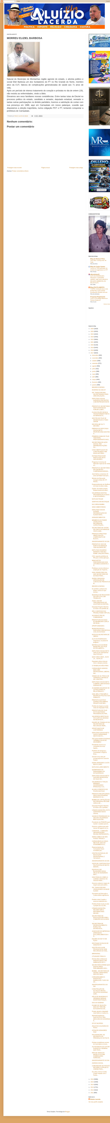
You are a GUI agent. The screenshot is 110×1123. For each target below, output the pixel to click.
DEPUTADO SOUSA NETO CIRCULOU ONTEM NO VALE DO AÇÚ (100, 652)
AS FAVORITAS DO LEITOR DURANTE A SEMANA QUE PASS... (101, 1048)
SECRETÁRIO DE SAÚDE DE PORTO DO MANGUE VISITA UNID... (100, 529)
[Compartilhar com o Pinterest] (42, 116)
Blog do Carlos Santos (97, 266)
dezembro (95, 355)
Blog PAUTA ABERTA (97, 287)
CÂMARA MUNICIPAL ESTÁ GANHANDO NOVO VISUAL (101, 811)
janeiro (94, 385)
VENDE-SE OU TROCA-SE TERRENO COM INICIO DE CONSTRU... (100, 677)
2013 (92, 1087)
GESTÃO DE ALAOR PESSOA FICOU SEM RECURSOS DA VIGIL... (100, 949)
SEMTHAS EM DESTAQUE (100, 501)
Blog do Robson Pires (97, 259)
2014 (92, 1084)
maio (94, 374)
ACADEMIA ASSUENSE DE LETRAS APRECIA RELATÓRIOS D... (100, 689)
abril (93, 377)
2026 (92, 328)
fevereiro (95, 382)
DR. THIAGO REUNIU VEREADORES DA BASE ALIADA (100, 889)
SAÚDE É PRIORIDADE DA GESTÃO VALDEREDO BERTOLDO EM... (100, 817)
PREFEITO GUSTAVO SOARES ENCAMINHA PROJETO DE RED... (100, 701)
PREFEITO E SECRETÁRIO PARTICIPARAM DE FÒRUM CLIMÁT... (101, 408)
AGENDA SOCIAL (97, 1063)
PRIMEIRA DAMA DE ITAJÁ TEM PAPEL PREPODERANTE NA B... (100, 438)
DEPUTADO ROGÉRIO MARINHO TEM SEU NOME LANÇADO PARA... (101, 551)
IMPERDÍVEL (96, 953)
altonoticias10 (94, 274)
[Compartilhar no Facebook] (40, 116)
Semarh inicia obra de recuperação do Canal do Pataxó (100, 758)
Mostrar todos (107, 304)
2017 (92, 353)
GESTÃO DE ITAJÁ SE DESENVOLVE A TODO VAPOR (100, 420)
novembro (95, 358)
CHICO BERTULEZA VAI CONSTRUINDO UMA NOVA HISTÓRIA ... (100, 451)
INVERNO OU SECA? (99, 390)
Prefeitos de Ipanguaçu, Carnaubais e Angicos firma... (99, 752)
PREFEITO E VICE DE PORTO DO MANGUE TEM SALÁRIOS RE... (99, 545)
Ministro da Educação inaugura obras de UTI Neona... (99, 480)
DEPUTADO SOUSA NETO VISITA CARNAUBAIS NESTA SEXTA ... (100, 734)
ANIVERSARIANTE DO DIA (100, 541)
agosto (94, 366)
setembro (95, 363)
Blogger (67, 1111)
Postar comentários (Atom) (20, 171)
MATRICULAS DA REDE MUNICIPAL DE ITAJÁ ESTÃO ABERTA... (99, 646)
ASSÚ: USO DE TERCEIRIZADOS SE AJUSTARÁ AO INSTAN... (100, 602)
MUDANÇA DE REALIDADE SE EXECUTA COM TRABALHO (101, 596)
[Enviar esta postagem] (32, 116)
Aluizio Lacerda (95, 1099)
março (94, 379)
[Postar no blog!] (37, 116)
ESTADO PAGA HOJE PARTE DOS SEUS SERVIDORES (99, 457)
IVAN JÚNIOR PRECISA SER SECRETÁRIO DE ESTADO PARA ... (100, 574)
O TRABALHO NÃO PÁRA (100, 665)
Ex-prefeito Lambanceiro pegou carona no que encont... (99, 590)
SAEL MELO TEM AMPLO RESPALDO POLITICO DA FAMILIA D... (101, 695)
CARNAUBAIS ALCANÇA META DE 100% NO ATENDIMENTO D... (100, 842)
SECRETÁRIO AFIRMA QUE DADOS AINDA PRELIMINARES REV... (101, 966)
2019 (92, 347)
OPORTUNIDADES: (98, 626)
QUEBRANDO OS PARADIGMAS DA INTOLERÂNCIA (98, 771)
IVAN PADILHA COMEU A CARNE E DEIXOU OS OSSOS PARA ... (100, 878)
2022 (92, 339)
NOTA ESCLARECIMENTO (100, 767)
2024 (92, 334)
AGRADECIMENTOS (98, 517)
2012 (92, 1090)
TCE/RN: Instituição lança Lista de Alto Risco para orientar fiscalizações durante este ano (99, 290)
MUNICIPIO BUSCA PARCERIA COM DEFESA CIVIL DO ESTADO (101, 630)
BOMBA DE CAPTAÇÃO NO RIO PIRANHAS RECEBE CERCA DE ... (101, 801)
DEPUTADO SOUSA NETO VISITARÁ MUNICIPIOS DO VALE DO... (100, 777)
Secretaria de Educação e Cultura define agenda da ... (100, 895)
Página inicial (45, 167)
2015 (92, 1082)
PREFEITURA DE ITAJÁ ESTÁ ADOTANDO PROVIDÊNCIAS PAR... (100, 712)
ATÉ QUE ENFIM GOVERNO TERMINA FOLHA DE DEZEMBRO (101, 740)
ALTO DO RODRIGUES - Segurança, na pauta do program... (100, 640)
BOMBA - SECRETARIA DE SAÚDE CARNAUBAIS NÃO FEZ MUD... (100, 972)
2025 (92, 331)
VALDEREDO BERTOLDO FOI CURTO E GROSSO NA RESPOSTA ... (100, 718)
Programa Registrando (97, 297)
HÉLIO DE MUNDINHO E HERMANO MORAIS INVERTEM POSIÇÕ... (100, 998)
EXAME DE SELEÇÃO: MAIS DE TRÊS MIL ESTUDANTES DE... (99, 1007)
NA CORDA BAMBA (98, 504)
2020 (92, 345)
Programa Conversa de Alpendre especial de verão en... (101, 463)
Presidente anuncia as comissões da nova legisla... (99, 746)
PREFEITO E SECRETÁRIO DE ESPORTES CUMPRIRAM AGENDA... (101, 469)
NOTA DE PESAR (97, 499)
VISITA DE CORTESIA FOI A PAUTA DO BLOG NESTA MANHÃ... (101, 865)
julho (94, 368)
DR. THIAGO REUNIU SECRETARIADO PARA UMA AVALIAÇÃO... (100, 394)
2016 (92, 1079)
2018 (92, 350)
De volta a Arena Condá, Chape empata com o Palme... (99, 1073)
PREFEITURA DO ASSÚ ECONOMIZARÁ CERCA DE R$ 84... (100, 621)
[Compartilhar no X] (38, 116)
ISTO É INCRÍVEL (97, 1023)
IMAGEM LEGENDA (98, 387)
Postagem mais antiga (76, 167)
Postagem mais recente (14, 167)
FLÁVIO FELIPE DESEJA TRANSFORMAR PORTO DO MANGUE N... (100, 414)
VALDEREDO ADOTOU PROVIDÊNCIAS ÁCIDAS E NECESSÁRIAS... (100, 494)
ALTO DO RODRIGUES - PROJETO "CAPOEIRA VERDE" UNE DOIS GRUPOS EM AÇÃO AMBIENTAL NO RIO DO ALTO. (99, 279)
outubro (94, 360)
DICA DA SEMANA (98, 1002)
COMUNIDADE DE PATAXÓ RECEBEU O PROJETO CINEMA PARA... (101, 1067)
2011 (92, 1092)
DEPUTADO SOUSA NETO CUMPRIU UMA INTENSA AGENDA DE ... (100, 683)
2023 (92, 337)
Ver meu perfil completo (96, 1102)
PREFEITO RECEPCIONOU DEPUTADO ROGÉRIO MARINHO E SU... (101, 795)
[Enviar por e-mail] (35, 116)
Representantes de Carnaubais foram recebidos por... (98, 849)
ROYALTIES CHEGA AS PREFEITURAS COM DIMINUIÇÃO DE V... (99, 960)
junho (94, 371)
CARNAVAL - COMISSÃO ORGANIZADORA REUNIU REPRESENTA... (101, 832)
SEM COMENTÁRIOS (99, 507)
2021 (92, 342)
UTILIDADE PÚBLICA (99, 956)
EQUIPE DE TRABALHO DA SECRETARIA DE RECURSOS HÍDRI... (101, 724)
